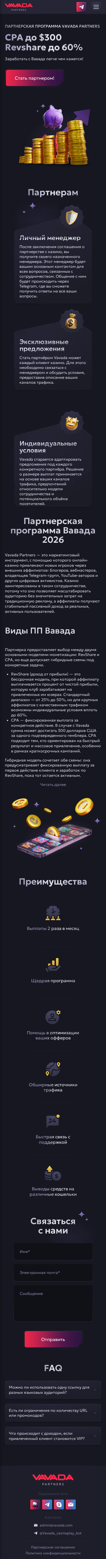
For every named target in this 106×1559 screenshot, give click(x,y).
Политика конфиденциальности (53, 1553)
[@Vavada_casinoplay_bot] (36, 1533)
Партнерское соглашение (53, 1547)
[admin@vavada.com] (36, 1525)
